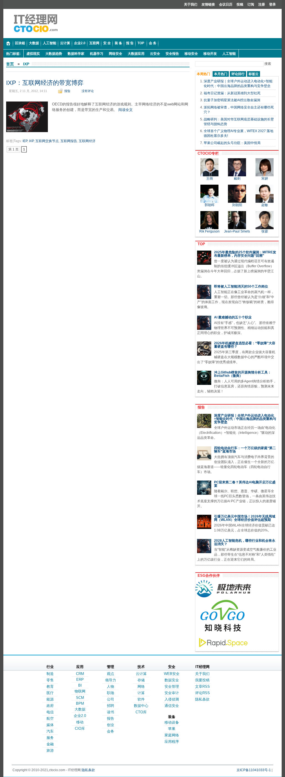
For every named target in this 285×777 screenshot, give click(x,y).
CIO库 (80, 728)
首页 (10, 64)
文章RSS (202, 686)
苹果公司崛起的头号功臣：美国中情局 (232, 143)
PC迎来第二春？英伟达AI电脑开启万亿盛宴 (245, 484)
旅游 (50, 750)
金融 (50, 744)
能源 (50, 699)
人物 (110, 686)
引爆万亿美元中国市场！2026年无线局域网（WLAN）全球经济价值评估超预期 (244, 518)
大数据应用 (136, 54)
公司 (110, 699)
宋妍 (264, 178)
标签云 (254, 74)
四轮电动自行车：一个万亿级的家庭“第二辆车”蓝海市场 (245, 449)
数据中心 (141, 706)
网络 (141, 686)
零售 (50, 680)
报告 (67, 91)
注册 (261, 4)
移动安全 (191, 54)
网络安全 (115, 54)
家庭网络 (171, 735)
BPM (80, 703)
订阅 (250, 4)
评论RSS (202, 693)
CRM (80, 674)
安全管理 (171, 686)
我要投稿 (202, 680)
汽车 (50, 731)
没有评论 (88, 91)
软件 (141, 699)
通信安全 (171, 706)
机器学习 (96, 54)
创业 (110, 725)
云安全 (155, 54)
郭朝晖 (210, 205)
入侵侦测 (171, 699)
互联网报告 (68, 141)
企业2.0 (80, 716)
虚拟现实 (33, 54)
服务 (50, 738)
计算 (141, 693)
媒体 (50, 725)
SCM (80, 698)
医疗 (50, 693)
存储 (141, 680)
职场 (110, 693)
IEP (25, 141)
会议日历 (225, 4)
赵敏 (264, 205)
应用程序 (171, 741)
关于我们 (190, 4)
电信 (50, 712)
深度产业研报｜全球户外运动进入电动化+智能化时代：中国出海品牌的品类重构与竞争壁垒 (245, 419)
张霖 (264, 231)
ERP (80, 679)
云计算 (141, 674)
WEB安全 (172, 674)
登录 (272, 4)
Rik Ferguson (209, 231)
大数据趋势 (53, 54)
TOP (200, 244)
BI (80, 685)
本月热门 (220, 74)
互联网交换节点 (47, 141)
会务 (110, 731)
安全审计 (171, 693)
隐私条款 (202, 699)
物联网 (80, 691)
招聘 (110, 706)
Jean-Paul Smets (237, 231)
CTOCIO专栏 (207, 153)
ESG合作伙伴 (207, 575)
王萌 (209, 178)
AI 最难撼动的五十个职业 (233, 317)
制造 (50, 674)
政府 (50, 706)
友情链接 (208, 4)
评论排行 (238, 74)
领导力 (110, 680)
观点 (110, 674)
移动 (79, 722)
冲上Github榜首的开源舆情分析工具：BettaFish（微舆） (242, 374)
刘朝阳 (237, 205)
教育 (50, 686)
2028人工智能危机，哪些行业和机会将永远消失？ (244, 542)
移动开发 (210, 54)
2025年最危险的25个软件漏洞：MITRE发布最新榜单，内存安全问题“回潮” (245, 254)
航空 (50, 718)
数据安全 (171, 680)
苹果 (171, 729)
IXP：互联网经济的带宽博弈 (44, 82)
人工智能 (229, 54)
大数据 (80, 709)
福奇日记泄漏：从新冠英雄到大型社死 (232, 93)
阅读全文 (125, 110)
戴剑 (237, 178)
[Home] (8, 43)
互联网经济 (87, 141)
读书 (110, 712)
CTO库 (141, 712)
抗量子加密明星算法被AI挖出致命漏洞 (232, 100)
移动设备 (171, 722)
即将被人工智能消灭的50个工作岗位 (241, 286)
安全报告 (172, 54)
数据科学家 (76, 54)
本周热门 (203, 74)
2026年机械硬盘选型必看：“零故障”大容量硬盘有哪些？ (244, 344)
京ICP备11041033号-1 (254, 770)
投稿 (240, 4)
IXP (26, 64)
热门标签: (13, 54)
